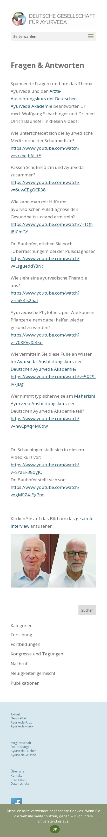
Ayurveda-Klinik (22, 726)
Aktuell (16, 714)
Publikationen (25, 683)
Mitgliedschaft (21, 742)
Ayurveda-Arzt (21, 722)
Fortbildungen (25, 644)
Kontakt (16, 775)
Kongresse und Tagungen (37, 654)
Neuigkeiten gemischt (33, 673)
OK (54, 829)
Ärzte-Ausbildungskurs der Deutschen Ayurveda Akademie (44, 98)
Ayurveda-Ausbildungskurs (45, 361)
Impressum (19, 779)
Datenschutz (20, 783)
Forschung (21, 635)
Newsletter (18, 718)
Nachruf (19, 664)
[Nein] (100, 820)
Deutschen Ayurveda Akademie (43, 369)
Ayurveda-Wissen (23, 755)
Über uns (17, 771)
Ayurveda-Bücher (23, 751)
